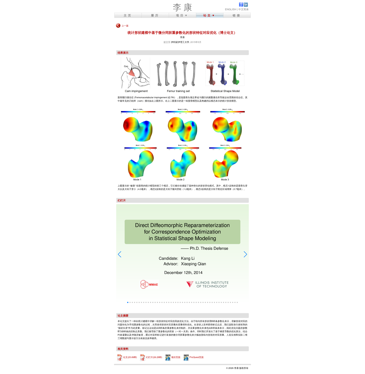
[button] (119, 254)
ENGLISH (230, 9)
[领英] (246, 5)
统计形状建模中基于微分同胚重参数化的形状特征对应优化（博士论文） (182, 32)
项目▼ (182, 15)
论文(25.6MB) (130, 357)
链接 (237, 15)
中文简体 (243, 9)
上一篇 (125, 25)
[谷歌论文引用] (241, 5)
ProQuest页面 (196, 357)
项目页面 (175, 357)
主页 (128, 15)
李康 (182, 37)
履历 (155, 15)
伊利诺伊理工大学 (180, 42)
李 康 (182, 7)
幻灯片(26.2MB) (154, 357)
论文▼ (209, 15)
